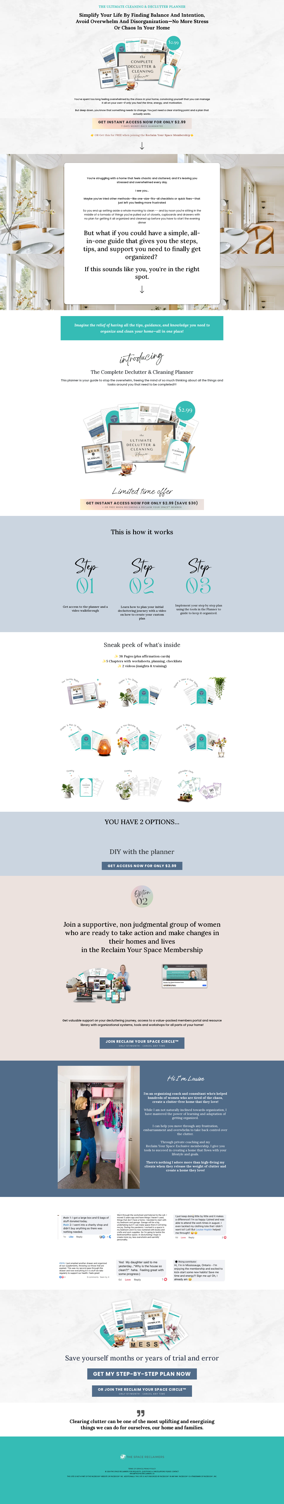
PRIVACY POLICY (150, 1469)
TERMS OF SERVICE (135, 1469)
